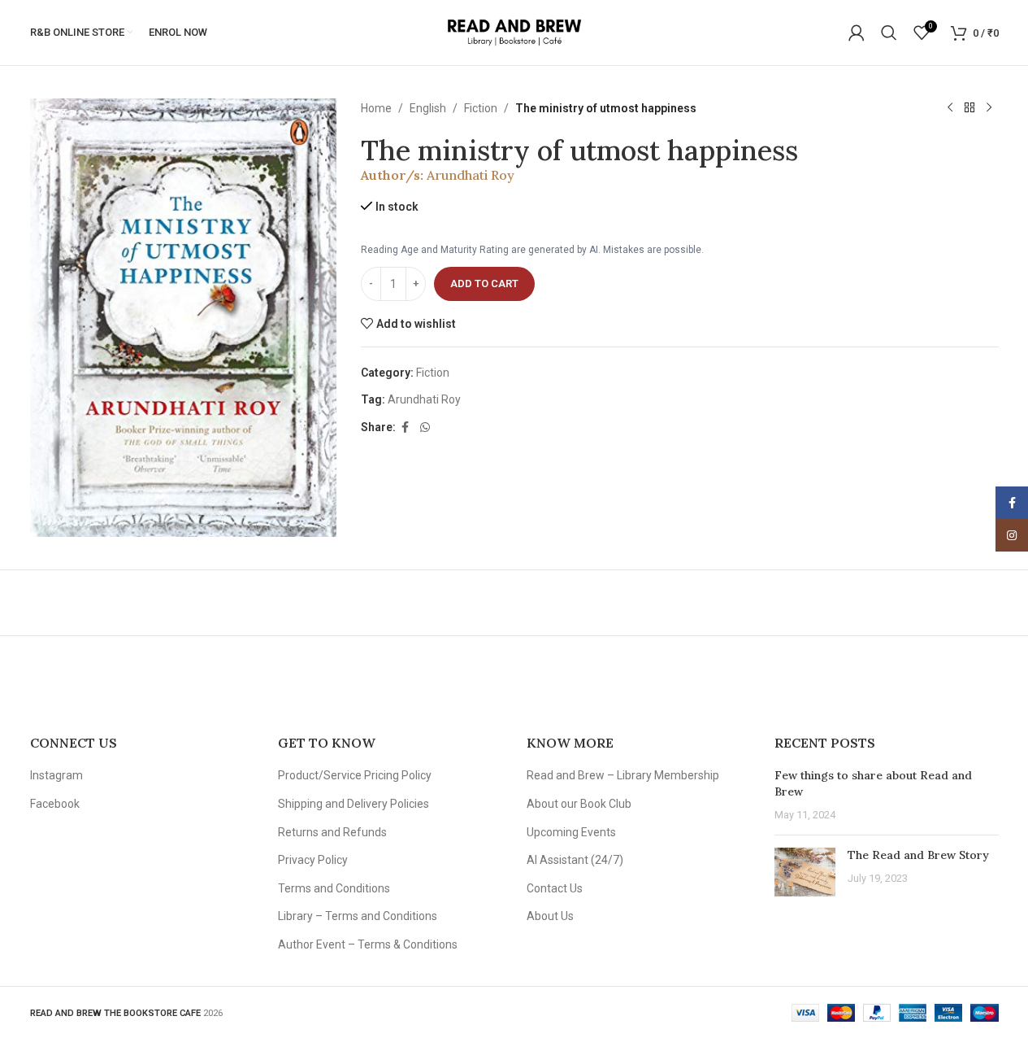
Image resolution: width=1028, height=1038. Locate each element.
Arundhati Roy (470, 175)
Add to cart (484, 283)
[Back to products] (969, 108)
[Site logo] (514, 31)
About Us (550, 915)
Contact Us (555, 888)
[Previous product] (950, 108)
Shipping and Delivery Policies (353, 803)
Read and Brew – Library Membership (623, 775)
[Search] (889, 32)
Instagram (56, 775)
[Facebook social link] (405, 427)
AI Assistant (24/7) (575, 859)
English (428, 108)
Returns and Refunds (332, 832)
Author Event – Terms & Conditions (368, 944)
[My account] (856, 32)
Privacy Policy (313, 859)
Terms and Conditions (334, 888)
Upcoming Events (571, 832)
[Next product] (989, 108)
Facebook (55, 803)
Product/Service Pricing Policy (355, 775)
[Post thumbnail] (804, 872)
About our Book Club (579, 803)
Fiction (480, 108)
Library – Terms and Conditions (357, 915)
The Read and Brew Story (918, 855)
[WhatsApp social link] (425, 427)
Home (376, 108)
